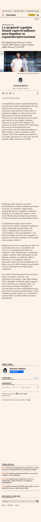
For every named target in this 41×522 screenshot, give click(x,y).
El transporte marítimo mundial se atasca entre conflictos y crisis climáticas (20, 474)
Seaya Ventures (6, 387)
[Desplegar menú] (3, 15)
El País (36, 19)
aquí (29, 400)
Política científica (26, 387)
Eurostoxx (10, 505)
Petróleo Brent (31, 11)
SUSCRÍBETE (32, 15)
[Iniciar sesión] (38, 15)
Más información (6, 395)
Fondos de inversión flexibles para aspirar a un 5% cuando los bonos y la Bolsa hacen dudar (20, 487)
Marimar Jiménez (20, 86)
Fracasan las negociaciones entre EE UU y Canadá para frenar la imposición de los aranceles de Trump (20, 468)
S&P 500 (16, 11)
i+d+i (18, 387)
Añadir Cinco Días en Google (12, 98)
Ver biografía (14, 371)
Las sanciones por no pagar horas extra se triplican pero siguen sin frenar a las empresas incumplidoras (18, 480)
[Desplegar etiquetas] (38, 387)
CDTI (13, 387)
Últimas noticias (8, 464)
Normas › (36, 378)
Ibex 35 (5, 11)
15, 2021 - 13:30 (23, 88)
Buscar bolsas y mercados (11, 496)
